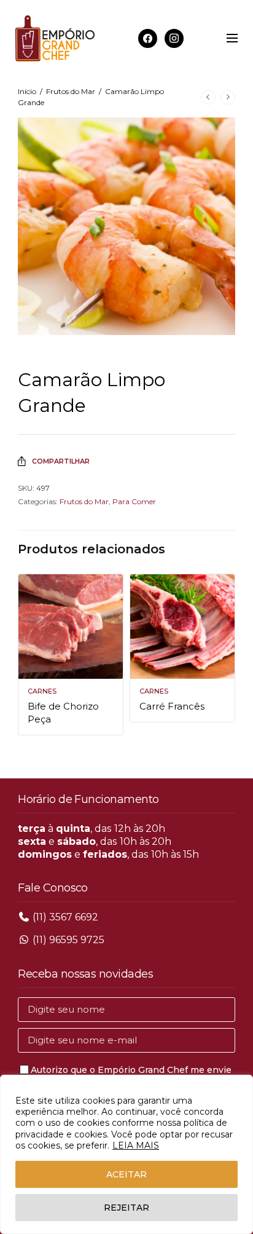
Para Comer (134, 501)
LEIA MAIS (135, 1145)
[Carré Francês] (182, 626)
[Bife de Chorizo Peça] (70, 626)
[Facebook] (147, 38)
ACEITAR (126, 1174)
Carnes (42, 691)
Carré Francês (171, 706)
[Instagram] (174, 38)
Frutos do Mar (70, 91)
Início (27, 91)
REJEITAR (126, 1207)
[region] (126, 1154)
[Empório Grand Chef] (55, 38)
